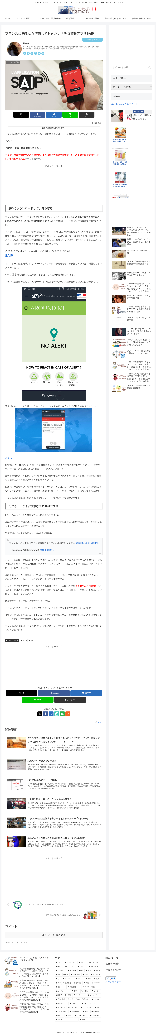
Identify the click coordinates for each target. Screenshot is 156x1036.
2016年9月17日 (47, 550)
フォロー (139, 112)
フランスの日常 (13, 641)
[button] (86, 115)
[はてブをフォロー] (31, 53)
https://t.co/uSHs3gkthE (87, 543)
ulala (26, 43)
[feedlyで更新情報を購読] (39, 53)
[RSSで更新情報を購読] (42, 53)
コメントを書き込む (53, 934)
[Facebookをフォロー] (28, 53)
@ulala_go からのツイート (124, 104)
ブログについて (113, 970)
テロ (32, 641)
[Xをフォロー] (24, 53)
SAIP (9, 255)
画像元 (8, 458)
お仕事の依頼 (112, 963)
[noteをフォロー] (35, 53)
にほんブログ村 (113, 982)
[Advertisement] (54, 185)
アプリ (25, 641)
